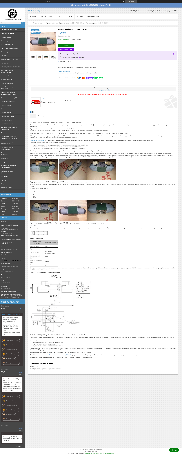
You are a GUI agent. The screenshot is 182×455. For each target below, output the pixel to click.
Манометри (4, 158)
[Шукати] (23, 23)
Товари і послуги (46, 16)
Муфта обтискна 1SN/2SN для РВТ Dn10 (12, 379)
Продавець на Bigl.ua (91, 451)
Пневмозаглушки (6, 120)
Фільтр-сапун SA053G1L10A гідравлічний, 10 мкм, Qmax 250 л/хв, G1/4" (12, 438)
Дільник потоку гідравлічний (9, 59)
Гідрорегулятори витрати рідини (11, 67)
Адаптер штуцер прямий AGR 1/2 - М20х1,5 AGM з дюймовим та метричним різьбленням (12, 388)
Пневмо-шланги (6, 112)
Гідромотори (5, 41)
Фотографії (4, 176)
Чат (175, 450)
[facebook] (30, 112)
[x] (32, 112)
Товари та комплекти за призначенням (8, 166)
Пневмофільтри (6, 109)
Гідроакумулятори (6, 52)
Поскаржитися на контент (92, 453)
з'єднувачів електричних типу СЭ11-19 (60, 355)
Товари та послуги (38, 23)
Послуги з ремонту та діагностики (7, 153)
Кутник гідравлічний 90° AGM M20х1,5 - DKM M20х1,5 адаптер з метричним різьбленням (11, 320)
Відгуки (3, 184)
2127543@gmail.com (7, 272)
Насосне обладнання (7, 33)
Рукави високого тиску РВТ (9, 98)
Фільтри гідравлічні (7, 44)
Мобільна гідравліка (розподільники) (7, 172)
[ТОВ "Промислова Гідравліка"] (12, 13)
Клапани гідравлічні (7, 37)
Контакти (79, 16)
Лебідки (3, 162)
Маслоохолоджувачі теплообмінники (7, 71)
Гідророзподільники (52, 23)
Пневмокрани (5, 133)
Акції (60, 16)
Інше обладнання (6, 79)
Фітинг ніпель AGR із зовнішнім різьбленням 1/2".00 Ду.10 (12, 383)
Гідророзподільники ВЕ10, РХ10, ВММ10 (71, 23)
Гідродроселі (5, 63)
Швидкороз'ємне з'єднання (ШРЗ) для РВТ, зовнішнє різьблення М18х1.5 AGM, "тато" (10, 327)
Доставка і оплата (6, 187)
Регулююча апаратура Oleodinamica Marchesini (8, 93)
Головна (33, 16)
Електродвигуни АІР (7, 83)
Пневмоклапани (6, 105)
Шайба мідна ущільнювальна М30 (11, 333)
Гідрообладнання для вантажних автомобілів (11, 88)
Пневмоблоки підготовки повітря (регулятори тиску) (9, 137)
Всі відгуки (19, 446)
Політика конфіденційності (107, 453)
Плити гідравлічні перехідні (9, 48)
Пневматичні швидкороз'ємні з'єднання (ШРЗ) (10, 143)
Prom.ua (100, 449)
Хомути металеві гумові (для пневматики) (9, 128)
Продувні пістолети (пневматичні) (7, 148)
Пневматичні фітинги (7, 124)
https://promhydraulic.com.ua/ (10, 266)
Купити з (63, 49)
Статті (3, 191)
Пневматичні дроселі (7, 116)
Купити (66, 46)
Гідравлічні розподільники (9, 30)
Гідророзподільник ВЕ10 (37, 140)
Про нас (3, 180)
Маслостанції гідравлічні (8, 76)
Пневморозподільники (8, 101)
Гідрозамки (4, 55)
